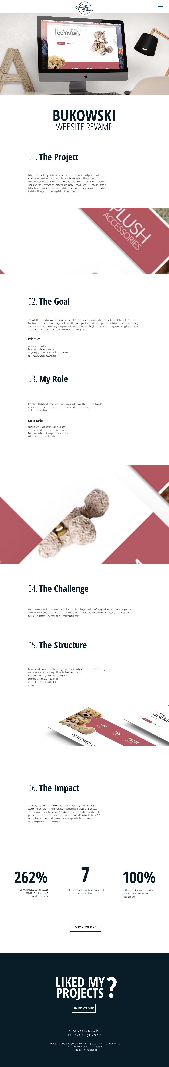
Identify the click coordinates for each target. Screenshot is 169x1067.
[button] (160, 7)
